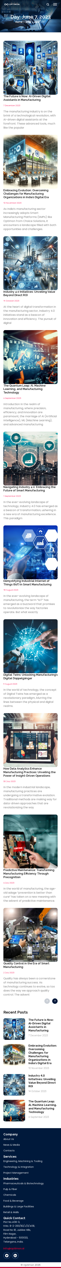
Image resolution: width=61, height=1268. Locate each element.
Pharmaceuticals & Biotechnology (23, 1183)
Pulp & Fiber (10, 1189)
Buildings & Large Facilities (18, 1206)
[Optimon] (11, 4)
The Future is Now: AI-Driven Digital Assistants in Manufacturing (26, 98)
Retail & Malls (11, 1212)
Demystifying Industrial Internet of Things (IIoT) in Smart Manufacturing (27, 582)
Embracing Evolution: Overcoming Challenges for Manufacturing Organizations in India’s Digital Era (26, 194)
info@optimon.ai (13, 1248)
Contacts (9, 1150)
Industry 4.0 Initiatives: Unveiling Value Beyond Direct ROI (42, 1081)
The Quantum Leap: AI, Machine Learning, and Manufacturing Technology (24, 389)
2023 (28, 22)
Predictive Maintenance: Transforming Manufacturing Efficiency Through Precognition (28, 873)
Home (19, 22)
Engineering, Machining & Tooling (22, 1161)
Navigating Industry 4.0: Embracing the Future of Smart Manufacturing (29, 488)
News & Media (11, 1145)
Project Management (16, 1172)
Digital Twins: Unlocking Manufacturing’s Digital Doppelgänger (30, 676)
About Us (8, 1139)
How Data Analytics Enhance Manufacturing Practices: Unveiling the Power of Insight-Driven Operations (29, 772)
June (37, 22)
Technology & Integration (18, 1167)
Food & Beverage (13, 1200)
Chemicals (9, 1195)
